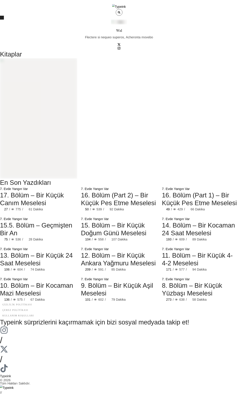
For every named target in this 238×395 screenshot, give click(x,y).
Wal (119, 31)
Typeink (5, 376)
